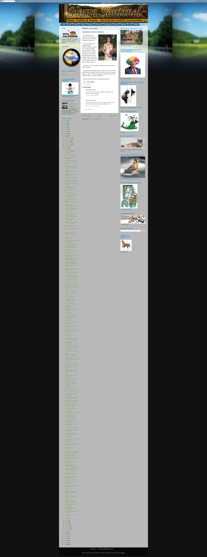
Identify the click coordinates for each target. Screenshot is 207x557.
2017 (65, 533)
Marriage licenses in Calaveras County (70, 455)
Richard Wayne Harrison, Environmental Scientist (71, 452)
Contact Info (65, 75)
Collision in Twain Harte (71, 380)
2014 (65, 540)
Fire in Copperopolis (70, 296)
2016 (65, 536)
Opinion (83, 24)
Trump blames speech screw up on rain (70, 477)
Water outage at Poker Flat (71, 400)
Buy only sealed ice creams (69, 238)
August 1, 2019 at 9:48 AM (92, 106)
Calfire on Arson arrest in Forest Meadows (71, 226)
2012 (65, 544)
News (69, 24)
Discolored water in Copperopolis (69, 219)
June (66, 518)
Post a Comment (88, 109)
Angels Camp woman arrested (70, 252)
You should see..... (69, 312)
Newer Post (86, 115)
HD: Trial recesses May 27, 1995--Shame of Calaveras (71, 196)
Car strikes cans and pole (71, 284)
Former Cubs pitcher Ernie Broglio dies (71, 348)
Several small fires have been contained (71, 269)
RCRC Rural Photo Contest (69, 448)
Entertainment (108, 24)
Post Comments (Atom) (95, 119)
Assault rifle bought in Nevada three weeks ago (70, 167)
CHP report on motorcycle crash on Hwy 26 (71, 273)
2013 (65, 542)
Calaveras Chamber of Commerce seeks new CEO (71, 497)
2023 (65, 127)
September (68, 144)
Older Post (113, 115)
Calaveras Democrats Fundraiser (70, 375)
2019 (65, 136)
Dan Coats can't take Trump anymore (70, 187)
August (67, 146)
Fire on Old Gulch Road (71, 282)
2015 (65, 538)
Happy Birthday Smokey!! (71, 364)
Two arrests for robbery (71, 389)
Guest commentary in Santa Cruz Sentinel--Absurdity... (71, 384)
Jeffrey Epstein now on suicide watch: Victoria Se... (71, 234)
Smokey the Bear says (70, 199)
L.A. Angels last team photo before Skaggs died (70, 492)
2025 (65, 123)
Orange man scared (70, 244)
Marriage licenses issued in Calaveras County (71, 398)
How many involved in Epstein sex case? (70, 405)
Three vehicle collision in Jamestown (71, 394)
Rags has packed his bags (71, 427)
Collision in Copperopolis (71, 329)
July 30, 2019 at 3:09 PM (92, 95)
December (68, 137)
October (67, 142)
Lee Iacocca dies (69, 489)
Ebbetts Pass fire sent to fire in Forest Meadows (71, 276)
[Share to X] (90, 82)
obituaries (88, 84)
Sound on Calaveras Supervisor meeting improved (70, 151)
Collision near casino (70, 192)
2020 (65, 133)
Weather (136, 24)
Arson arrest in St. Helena (71, 160)
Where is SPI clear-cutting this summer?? (71, 486)
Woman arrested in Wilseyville (69, 158)
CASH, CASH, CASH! (70, 418)
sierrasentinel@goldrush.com (105, 549)
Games (64, 73)
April (66, 522)
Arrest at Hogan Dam (70, 303)
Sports (116, 24)
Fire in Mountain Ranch (71, 290)
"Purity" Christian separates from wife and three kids (71, 359)
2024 (65, 125)
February (67, 527)
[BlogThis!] (89, 82)
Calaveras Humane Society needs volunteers (69, 300)
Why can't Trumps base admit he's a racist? (71, 355)
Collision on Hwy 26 (70, 294)
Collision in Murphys (70, 320)
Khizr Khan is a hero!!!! (70, 155)
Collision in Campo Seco (71, 292)
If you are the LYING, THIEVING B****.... (70, 317)
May (66, 520)
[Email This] (87, 82)
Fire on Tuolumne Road (71, 362)
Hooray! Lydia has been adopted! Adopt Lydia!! (71, 262)
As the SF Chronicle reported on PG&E (70, 416)
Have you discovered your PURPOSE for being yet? (71, 470)
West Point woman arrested (69, 306)
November (68, 140)
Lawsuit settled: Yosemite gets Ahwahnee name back (71, 371)
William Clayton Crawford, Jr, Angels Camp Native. (71, 339)
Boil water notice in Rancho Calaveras (70, 501)
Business (90, 24)
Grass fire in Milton (69, 387)
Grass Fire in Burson (70, 391)
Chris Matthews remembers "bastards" (71, 412)
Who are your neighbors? (71, 480)
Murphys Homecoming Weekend (70, 409)
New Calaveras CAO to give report (70, 421)
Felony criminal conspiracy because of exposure (71, 180)
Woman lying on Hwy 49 (71, 190)
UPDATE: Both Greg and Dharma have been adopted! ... (71, 210)
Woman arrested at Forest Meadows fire (71, 255)
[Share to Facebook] (92, 82)
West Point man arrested (71, 402)
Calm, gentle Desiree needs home (70, 505)
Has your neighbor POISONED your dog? (71, 216)
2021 (65, 131)
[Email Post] (84, 81)
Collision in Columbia (70, 378)
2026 (65, 121)
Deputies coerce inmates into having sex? (71, 222)
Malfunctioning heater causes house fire (70, 247)
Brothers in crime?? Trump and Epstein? (71, 439)
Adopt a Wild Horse (69, 249)
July (66, 148)
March (66, 524)
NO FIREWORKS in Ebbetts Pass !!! (70, 508)
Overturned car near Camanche (70, 342)
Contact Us (93, 549)
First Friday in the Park (70, 177)
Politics (76, 24)
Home (63, 24)
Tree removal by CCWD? (71, 345)
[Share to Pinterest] (93, 82)
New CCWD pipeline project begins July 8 (70, 434)
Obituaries (123, 24)
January (67, 529)
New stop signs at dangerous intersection (71, 205)
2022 (65, 129)
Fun (130, 24)
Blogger (123, 553)
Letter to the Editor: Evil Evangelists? (71, 430)
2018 (65, 531)
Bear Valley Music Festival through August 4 (71, 259)
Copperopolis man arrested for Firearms (71, 465)
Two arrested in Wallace (71, 213)
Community (98, 24)
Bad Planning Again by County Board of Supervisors (72, 105)
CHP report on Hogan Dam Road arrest (71, 241)
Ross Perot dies (69, 442)
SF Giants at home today (71, 314)
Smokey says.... (69, 436)
